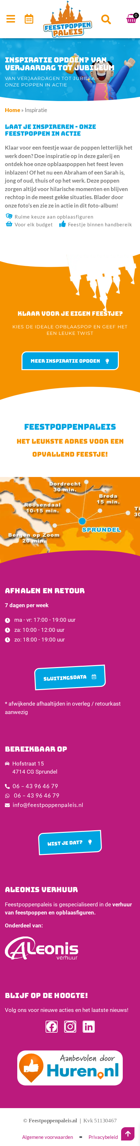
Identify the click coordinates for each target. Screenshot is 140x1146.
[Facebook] (52, 1027)
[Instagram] (70, 1027)
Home (12, 110)
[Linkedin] (89, 1027)
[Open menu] (11, 19)
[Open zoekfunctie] (106, 19)
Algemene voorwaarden (47, 1137)
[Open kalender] (29, 19)
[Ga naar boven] (128, 1133)
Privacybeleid (103, 1137)
